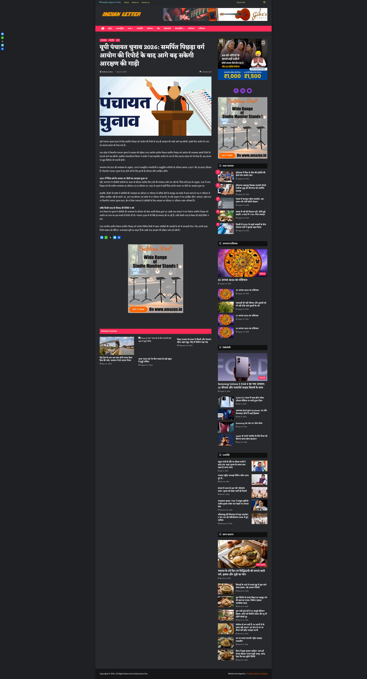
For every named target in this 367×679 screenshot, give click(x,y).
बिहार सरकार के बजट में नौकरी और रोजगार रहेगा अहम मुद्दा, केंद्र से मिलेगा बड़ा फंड (194, 341)
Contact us (145, 2)
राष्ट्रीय (110, 28)
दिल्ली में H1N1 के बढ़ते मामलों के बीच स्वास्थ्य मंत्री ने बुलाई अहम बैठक (251, 226)
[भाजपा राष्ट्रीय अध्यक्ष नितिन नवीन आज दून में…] (259, 479)
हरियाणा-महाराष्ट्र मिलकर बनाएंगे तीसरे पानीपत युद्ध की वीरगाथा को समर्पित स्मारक (251, 188)
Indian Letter (107, 72)
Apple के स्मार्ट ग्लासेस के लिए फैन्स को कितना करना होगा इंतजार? (251, 437)
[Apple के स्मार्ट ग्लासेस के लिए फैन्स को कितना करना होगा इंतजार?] (226, 440)
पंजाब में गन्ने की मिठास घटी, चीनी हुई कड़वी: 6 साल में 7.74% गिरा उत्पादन (250, 213)
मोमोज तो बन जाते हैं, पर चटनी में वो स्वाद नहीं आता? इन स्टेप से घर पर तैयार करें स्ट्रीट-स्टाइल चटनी (250, 627)
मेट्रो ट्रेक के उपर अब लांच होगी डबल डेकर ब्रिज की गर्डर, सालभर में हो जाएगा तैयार (116, 359)
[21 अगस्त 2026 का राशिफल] (226, 319)
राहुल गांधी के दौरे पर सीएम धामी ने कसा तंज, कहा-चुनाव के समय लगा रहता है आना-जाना (232, 464)
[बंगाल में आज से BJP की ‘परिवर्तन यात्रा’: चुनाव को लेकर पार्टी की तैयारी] (259, 492)
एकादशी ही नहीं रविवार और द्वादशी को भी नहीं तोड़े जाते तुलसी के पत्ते (251, 304)
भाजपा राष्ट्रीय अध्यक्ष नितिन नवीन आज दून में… (233, 477)
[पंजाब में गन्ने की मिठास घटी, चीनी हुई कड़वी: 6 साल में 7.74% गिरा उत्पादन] (226, 216)
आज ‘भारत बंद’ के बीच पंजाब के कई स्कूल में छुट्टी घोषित (155, 360)
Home (126, 2)
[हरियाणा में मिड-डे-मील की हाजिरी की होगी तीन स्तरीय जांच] (226, 176)
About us (135, 2)
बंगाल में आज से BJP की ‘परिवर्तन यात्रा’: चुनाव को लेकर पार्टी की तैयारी (232, 490)
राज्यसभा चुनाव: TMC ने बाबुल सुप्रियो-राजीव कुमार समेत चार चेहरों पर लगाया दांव (233, 503)
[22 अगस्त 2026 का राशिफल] (226, 294)
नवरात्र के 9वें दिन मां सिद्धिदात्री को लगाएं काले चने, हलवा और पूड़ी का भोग (241, 573)
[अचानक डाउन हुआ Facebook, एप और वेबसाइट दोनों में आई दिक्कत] (226, 414)
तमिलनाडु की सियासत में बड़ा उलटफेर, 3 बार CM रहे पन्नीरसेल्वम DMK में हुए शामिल (233, 517)
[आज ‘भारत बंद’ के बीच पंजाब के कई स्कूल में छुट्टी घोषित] (155, 346)
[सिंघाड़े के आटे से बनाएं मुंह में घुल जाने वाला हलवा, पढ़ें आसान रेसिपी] (226, 589)
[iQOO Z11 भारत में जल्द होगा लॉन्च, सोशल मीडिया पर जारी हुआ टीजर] (226, 402)
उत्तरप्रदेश (103, 40)
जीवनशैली (178, 28)
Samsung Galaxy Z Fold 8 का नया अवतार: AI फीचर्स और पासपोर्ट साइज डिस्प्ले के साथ (241, 386)
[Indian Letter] (121, 14)
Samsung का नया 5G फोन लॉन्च (249, 423)
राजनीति (140, 28)
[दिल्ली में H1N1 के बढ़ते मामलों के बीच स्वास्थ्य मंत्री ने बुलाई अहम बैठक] (226, 228)
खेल (158, 28)
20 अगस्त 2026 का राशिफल (247, 328)
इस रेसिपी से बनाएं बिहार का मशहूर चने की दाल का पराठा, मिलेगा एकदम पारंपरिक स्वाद (251, 600)
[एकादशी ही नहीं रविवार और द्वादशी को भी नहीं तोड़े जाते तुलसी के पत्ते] (226, 307)
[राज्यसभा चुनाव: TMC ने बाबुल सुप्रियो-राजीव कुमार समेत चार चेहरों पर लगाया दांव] (259, 505)
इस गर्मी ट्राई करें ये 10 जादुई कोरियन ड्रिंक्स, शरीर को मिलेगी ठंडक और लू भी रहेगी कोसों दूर (251, 614)
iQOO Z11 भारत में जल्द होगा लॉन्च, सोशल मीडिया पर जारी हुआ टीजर (250, 399)
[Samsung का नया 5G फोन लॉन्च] (226, 427)
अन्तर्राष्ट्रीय (120, 28)
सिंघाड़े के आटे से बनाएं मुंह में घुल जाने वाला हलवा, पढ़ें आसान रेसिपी (251, 586)
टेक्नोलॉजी (167, 28)
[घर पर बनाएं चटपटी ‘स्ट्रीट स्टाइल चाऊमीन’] (226, 642)
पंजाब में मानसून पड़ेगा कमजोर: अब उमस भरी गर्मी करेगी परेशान (250, 200)
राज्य (129, 28)
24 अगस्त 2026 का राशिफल (232, 280)
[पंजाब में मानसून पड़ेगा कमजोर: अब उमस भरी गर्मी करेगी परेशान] (226, 203)
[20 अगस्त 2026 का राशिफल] (226, 332)
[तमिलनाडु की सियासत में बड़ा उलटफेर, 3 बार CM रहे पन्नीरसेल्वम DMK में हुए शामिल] (259, 518)
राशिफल (201, 28)
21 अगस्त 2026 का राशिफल (247, 316)
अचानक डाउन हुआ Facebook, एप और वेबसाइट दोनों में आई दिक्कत (251, 412)
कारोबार (150, 28)
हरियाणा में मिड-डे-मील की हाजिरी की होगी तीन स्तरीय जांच (250, 174)
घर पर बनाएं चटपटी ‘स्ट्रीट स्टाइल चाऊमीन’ (249, 640)
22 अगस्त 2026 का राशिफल (247, 290)
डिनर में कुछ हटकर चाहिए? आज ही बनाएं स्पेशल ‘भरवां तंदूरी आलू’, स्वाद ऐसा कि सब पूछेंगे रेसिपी (250, 654)
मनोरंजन (191, 28)
